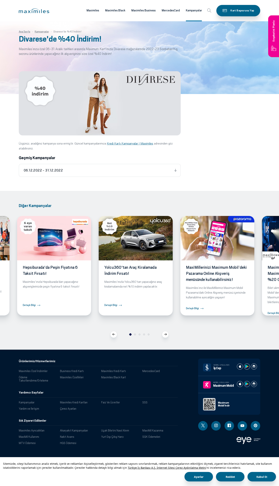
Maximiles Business (143, 10)
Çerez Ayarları (68, 408)
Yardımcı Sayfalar (31, 392)
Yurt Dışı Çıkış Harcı (112, 436)
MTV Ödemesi (27, 443)
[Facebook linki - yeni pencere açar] (229, 426)
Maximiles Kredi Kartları (73, 402)
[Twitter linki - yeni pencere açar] (203, 426)
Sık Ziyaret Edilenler (32, 420)
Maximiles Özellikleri (72, 377)
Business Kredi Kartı (72, 371)
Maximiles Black (115, 10)
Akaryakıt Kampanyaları (74, 430)
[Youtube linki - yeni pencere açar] (242, 426)
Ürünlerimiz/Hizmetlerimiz (37, 361)
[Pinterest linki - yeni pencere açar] (255, 426)
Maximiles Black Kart (113, 377)
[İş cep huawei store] (254, 367)
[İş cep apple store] (240, 367)
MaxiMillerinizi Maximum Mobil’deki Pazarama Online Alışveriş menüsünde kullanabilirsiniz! (216, 273)
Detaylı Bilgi (29, 305)
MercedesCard (171, 10)
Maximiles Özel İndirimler (33, 371)
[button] (34, 11)
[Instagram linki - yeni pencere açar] (216, 426)
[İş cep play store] (247, 367)
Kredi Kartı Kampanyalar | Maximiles (130, 143)
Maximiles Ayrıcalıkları (31, 430)
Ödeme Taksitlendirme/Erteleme (33, 379)
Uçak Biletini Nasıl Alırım (115, 430)
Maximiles (93, 10)
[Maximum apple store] (240, 384)
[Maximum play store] (247, 384)
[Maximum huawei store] (254, 384)
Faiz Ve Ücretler (110, 402)
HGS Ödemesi (68, 443)
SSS (144, 402)
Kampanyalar (194, 10)
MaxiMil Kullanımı (29, 436)
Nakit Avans (67, 436)
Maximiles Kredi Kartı (113, 371)
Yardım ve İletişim (29, 408)
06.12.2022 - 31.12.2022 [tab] (43, 170)
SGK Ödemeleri (151, 436)
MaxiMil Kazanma (152, 430)
